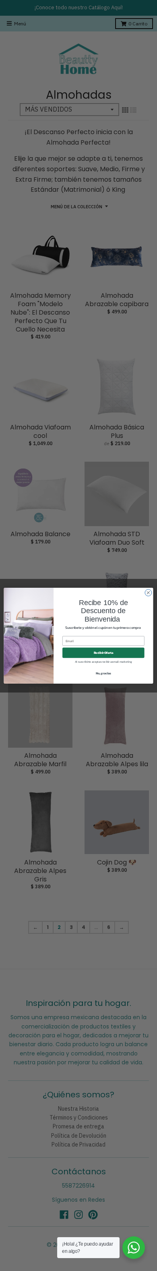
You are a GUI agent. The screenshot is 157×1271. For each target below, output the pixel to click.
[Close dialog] (148, 592)
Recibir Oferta (104, 652)
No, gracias (104, 673)
